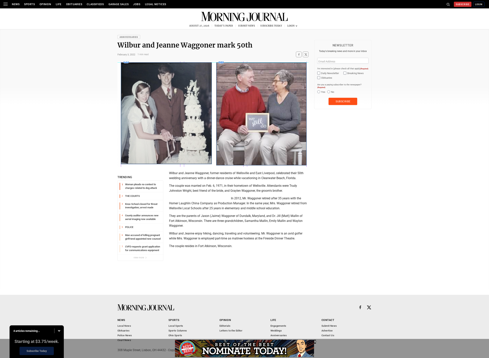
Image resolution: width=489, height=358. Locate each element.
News (15, 4)
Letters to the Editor (230, 330)
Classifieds (95, 4)
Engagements (278, 325)
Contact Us (327, 335)
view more (139, 257)
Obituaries (74, 4)
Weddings (276, 330)
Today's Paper (224, 25)
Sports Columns (177, 330)
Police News (124, 335)
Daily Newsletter (330, 73)
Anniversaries (129, 37)
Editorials (224, 325)
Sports (29, 4)
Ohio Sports (175, 335)
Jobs (136, 4)
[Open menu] (6, 4)
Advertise (327, 330)
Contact (327, 320)
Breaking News (355, 73)
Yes (323, 92)
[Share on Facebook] (298, 54)
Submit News (246, 25)
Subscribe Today (271, 25)
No (332, 92)
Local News (124, 325)
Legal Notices (155, 4)
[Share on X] (305, 54)
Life (59, 4)
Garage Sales (118, 4)
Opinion (45, 4)
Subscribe (463, 4)
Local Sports (175, 325)
